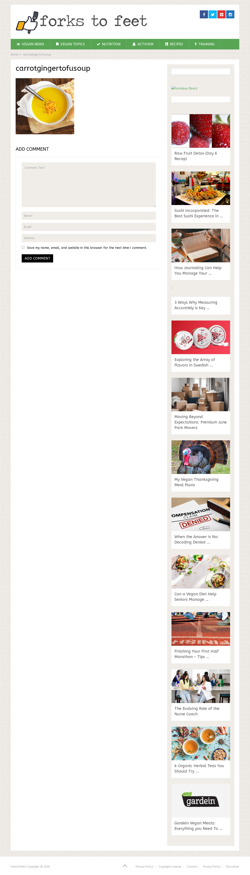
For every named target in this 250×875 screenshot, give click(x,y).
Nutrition (111, 44)
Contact (192, 866)
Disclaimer (232, 866)
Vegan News (32, 44)
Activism (145, 44)
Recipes (176, 44)
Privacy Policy (144, 866)
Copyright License (170, 866)
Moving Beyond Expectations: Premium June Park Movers (200, 422)
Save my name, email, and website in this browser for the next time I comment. (87, 248)
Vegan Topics (72, 44)
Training (205, 44)
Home (14, 54)
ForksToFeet (18, 866)
